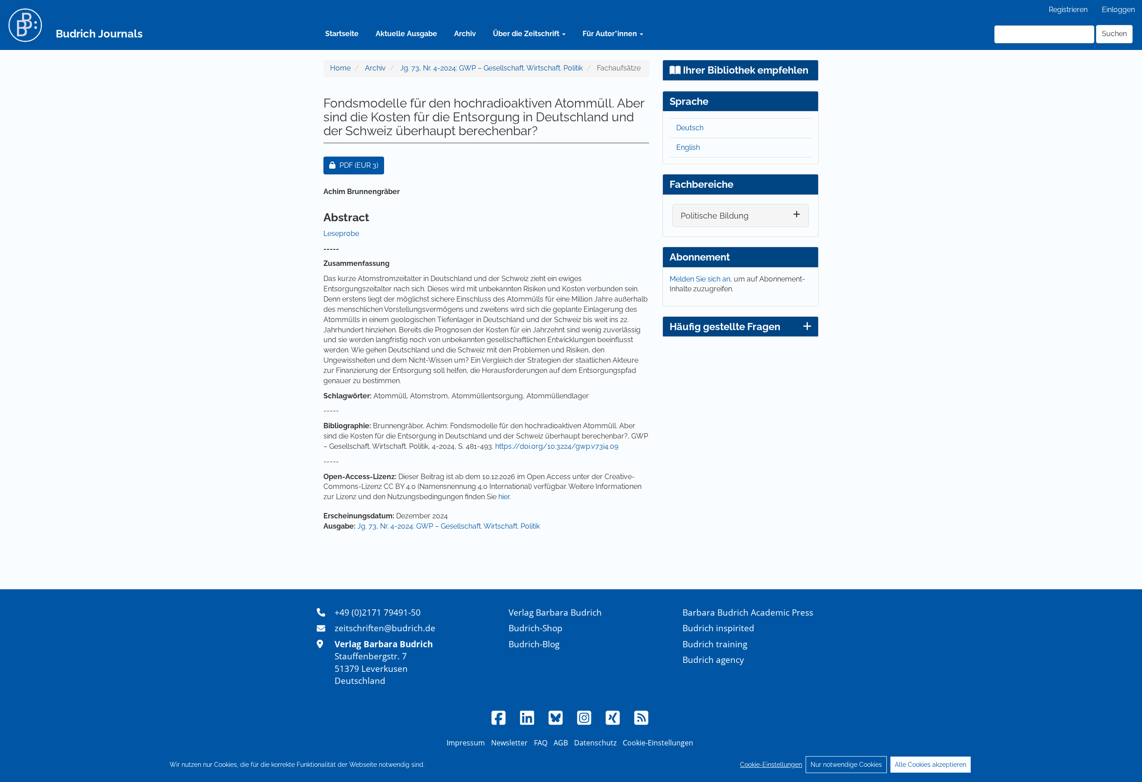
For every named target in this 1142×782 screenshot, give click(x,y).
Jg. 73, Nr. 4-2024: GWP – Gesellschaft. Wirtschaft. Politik (491, 68)
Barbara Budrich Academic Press (748, 612)
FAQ (540, 743)
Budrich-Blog (534, 644)
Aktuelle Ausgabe (406, 33)
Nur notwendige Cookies (846, 764)
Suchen (1114, 33)
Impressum (466, 743)
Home (340, 68)
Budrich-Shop (536, 628)
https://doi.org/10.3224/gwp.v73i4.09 (556, 446)
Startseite (342, 33)
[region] (571, 764)
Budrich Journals (99, 33)
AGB (561, 743)
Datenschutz (595, 743)
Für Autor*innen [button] (611, 33)
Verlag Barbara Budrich (555, 612)
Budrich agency (713, 660)
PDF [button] (361, 165)
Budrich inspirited (718, 628)
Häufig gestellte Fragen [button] (725, 326)
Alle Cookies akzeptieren (930, 764)
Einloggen (1118, 9)
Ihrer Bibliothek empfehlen (744, 70)
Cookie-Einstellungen (771, 764)
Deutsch (689, 128)
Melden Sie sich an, (702, 279)
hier (503, 496)
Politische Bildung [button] (715, 215)
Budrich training (715, 644)
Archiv (465, 33)
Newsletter (509, 743)
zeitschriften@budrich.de (385, 628)
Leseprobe (341, 233)
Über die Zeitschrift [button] (527, 33)
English (688, 147)
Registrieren (1068, 9)
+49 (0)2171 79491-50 (378, 612)
